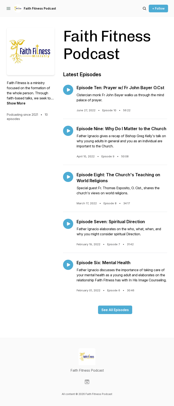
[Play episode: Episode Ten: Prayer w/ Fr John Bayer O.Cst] (68, 90)
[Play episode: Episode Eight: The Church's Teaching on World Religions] (68, 177)
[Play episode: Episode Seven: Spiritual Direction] (68, 224)
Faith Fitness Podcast (40, 8)
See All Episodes (115, 310)
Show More (16, 103)
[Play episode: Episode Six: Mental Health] (68, 265)
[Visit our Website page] (87, 382)
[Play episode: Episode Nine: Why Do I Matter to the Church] (68, 131)
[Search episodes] (144, 8)
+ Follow (158, 8)
